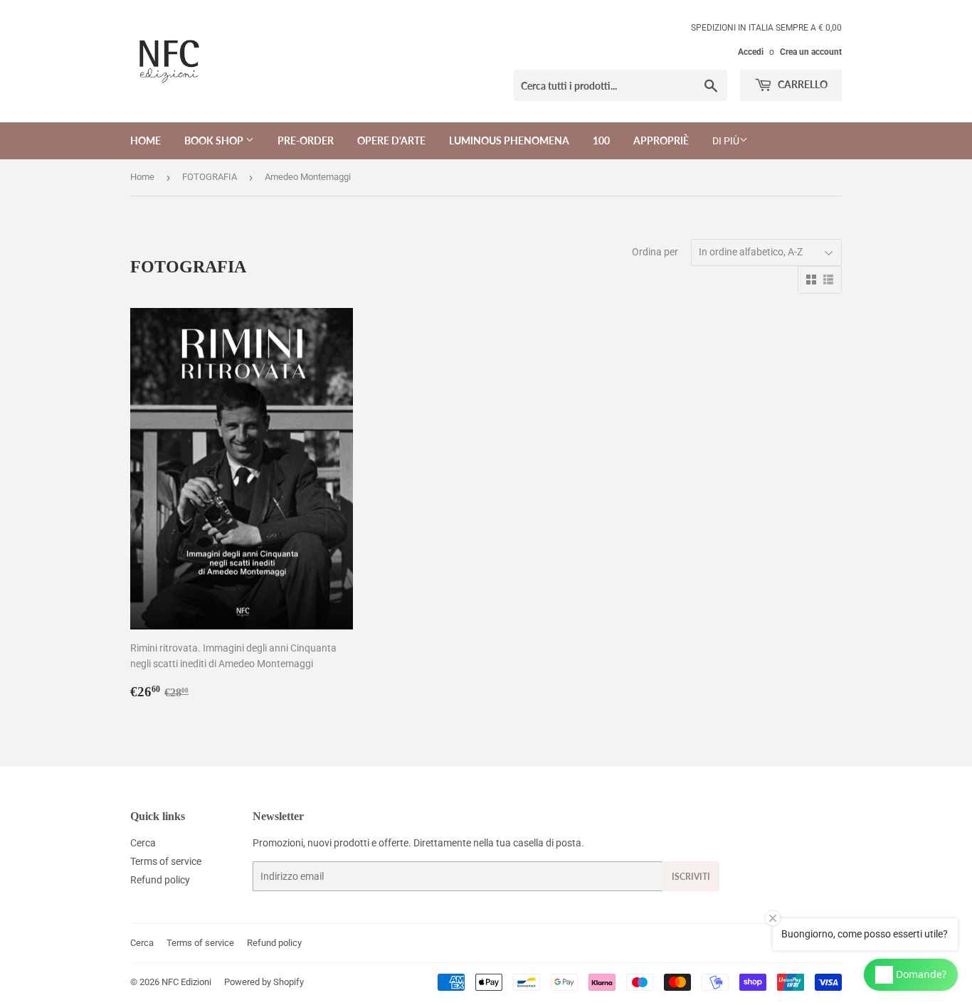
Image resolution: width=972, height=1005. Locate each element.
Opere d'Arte (391, 140)
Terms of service (165, 861)
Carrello (802, 84)
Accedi (751, 52)
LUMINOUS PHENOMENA (509, 140)
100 (601, 140)
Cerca (143, 843)
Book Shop (214, 140)
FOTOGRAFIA (209, 176)
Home (145, 140)
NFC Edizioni (186, 982)
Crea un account (811, 52)
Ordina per (655, 251)
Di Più (725, 141)
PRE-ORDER (306, 140)
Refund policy (160, 880)
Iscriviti (691, 876)
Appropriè (661, 140)
